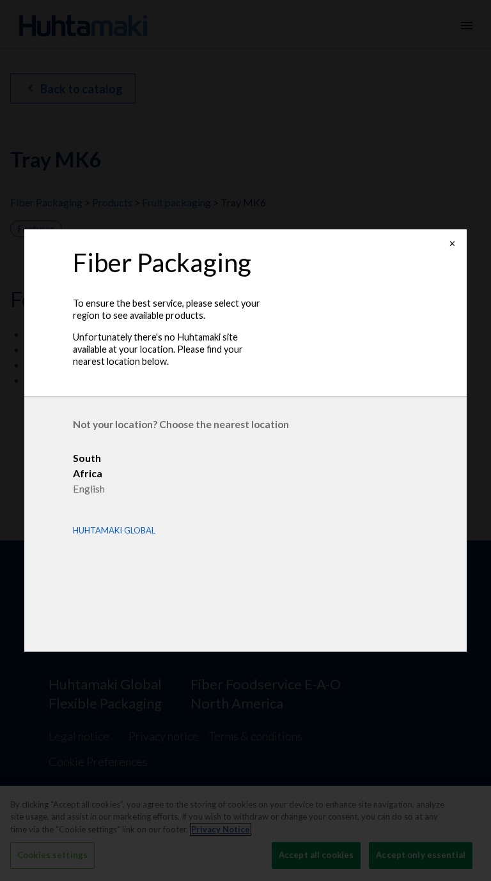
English (89, 488)
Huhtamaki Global (114, 530)
